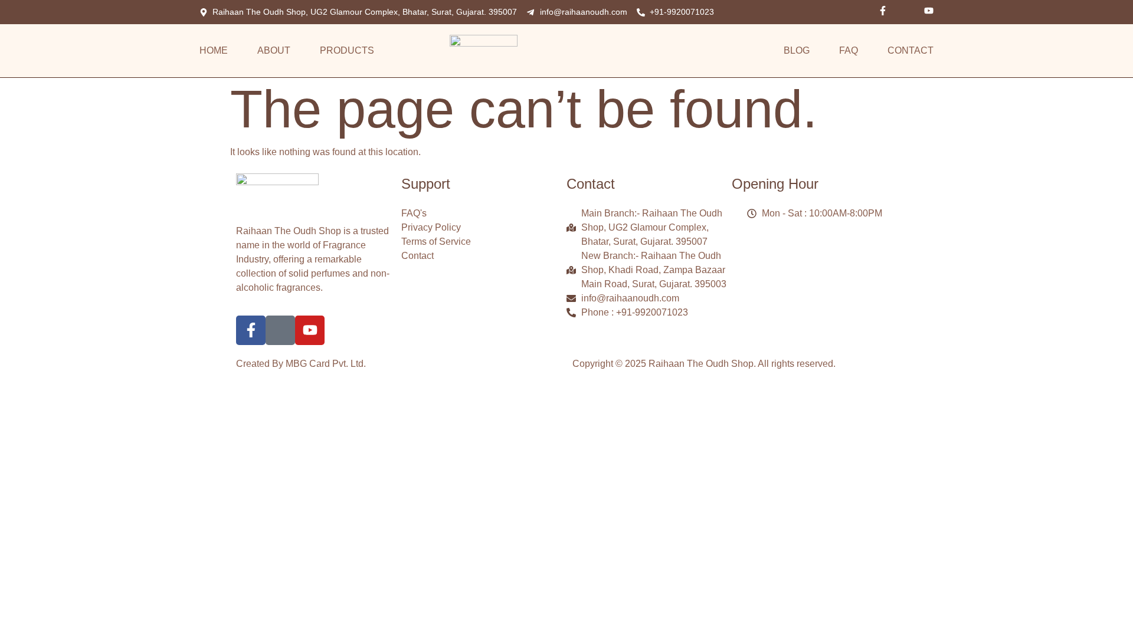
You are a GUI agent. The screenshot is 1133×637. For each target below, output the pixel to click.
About (273, 50)
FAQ (848, 50)
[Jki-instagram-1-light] (906, 10)
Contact (911, 50)
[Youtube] (929, 10)
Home (213, 50)
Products (347, 50)
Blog (797, 50)
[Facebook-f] (883, 10)
